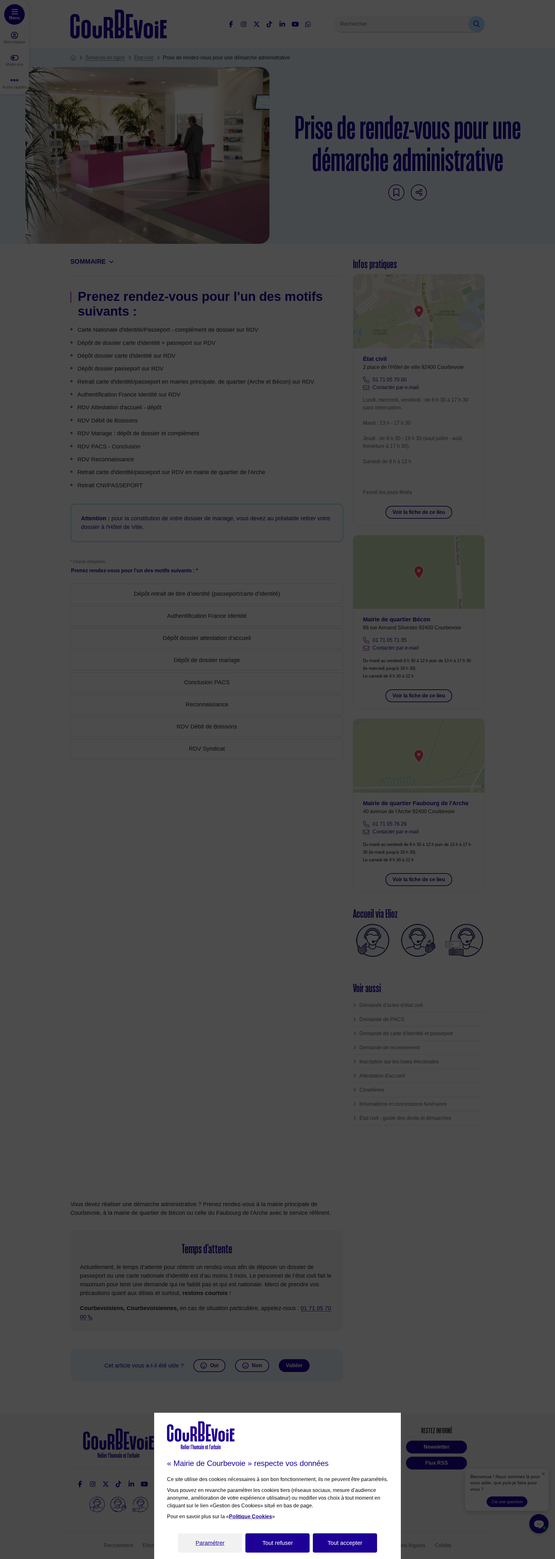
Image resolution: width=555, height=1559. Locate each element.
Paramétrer (210, 1543)
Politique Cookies (250, 1516)
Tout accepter (345, 1543)
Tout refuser (277, 1543)
